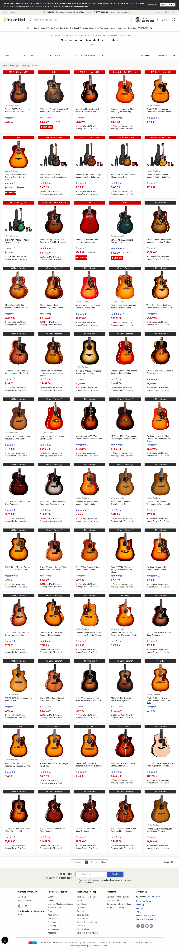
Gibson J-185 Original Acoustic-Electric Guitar (160, 372)
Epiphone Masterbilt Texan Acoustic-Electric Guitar (86, 503)
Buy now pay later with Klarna (119, 904)
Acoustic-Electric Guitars (85, 35)
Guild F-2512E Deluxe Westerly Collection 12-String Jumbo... (18, 568)
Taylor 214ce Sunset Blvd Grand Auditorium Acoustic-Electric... (53, 502)
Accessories (104, 28)
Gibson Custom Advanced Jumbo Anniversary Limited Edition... (51, 373)
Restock (80, 911)
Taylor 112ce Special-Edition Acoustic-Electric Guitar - (87, 568)
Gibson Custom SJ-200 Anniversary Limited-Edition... (17, 306)
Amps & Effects (47, 28)
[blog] (31, 906)
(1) (159, 118)
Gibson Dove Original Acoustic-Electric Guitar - (53, 437)
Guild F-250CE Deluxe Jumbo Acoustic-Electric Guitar (52, 633)
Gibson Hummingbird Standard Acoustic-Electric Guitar (124, 372)
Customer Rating (88, 55)
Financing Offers (114, 900)
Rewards (159, 12)
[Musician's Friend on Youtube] (147, 926)
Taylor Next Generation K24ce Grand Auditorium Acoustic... (123, 830)
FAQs (138, 912)
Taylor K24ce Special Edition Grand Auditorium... (123, 764)
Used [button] (125, 28)
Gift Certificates (83, 929)
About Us (22, 897)
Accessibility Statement (78, 946)
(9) (124, 248)
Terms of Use (68, 6)
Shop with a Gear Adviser (87, 933)
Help (173, 12)
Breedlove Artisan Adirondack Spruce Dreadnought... (88, 372)
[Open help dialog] (4, 940)
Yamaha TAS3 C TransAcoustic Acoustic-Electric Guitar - (17, 437)
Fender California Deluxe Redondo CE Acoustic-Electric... (18, 764)
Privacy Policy (66, 3)
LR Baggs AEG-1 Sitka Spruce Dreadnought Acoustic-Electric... (124, 437)
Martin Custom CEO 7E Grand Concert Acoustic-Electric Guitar (88, 437)
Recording (84, 28)
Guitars (30, 28)
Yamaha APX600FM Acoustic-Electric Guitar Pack (124, 175)
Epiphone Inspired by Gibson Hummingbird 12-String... (123, 110)
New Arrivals (82, 918)
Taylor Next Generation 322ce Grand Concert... (52, 830)
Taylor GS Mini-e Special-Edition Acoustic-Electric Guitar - (53, 568)
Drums (56, 28)
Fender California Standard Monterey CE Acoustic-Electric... (160, 110)
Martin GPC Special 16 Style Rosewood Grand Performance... (53, 241)
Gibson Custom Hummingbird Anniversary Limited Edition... (158, 241)
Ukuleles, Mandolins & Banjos (60, 904)
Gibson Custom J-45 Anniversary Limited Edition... (52, 306)
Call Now (147, 897)
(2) (88, 510)
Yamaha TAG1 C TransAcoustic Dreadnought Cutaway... (159, 830)
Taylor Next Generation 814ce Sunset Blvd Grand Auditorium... (159, 306)
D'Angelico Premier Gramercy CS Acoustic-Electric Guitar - (54, 110)
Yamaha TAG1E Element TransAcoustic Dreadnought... (158, 503)
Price (57, 55)
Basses (36, 28)
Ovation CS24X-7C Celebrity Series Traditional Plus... (17, 633)
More (113, 28)
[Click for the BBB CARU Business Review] (32, 942)
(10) (53, 248)
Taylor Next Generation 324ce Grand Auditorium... (17, 502)
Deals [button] (120, 28)
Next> (103, 862)
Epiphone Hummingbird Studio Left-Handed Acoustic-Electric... (88, 634)
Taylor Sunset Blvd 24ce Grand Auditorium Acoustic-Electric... (18, 372)
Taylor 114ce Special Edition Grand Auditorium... (158, 633)
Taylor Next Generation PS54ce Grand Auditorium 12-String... (159, 764)
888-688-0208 (102, 12)
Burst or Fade (8, 65)
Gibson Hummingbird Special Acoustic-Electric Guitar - (87, 306)
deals (58, 12)
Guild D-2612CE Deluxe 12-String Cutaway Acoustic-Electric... (122, 569)
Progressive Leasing (115, 907)
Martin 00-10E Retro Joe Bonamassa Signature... (121, 699)
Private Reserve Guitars (87, 922)
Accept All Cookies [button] (167, 5)
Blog (167, 12)
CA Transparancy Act (135, 942)
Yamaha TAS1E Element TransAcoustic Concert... (121, 503)
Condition (33, 55)
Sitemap (148, 942)
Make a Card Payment (145, 915)
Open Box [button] (132, 28)
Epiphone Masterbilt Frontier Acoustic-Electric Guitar (158, 568)
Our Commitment (25, 900)
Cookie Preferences (81, 6)
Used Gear (81, 904)
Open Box (81, 907)
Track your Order (143, 901)
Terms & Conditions (104, 942)
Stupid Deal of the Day (86, 897)
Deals (79, 900)
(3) (124, 118)
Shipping (140, 905)
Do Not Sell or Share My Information (51, 942)
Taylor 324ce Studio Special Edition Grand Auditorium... (52, 699)
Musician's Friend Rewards (118, 897)
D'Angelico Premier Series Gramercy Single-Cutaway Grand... (16, 177)
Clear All (35, 65)
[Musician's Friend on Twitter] (142, 926)
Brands (6, 55)
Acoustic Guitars (68, 35)
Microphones (94, 28)
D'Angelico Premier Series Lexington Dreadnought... (86, 241)
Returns (139, 908)
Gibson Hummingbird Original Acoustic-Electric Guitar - (123, 306)
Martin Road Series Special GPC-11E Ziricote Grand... (87, 110)
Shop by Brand (83, 915)
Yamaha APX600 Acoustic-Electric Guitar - (122, 241)
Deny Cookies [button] (152, 5)
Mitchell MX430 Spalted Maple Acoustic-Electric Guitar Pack (88, 175)
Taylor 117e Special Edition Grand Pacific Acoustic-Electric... (89, 699)
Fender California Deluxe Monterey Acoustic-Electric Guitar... (158, 700)
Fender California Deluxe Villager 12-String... (54, 764)
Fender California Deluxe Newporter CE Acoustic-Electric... (125, 634)
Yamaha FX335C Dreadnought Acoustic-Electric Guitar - (17, 110)
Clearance (81, 926)
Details (95, 129)
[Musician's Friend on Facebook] (138, 926)
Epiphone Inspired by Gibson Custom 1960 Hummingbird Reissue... (158, 438)
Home (50, 35)
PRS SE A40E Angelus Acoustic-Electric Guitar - (18, 699)
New (24, 65)
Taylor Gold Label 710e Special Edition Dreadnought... (18, 830)
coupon (69, 12)
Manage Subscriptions (146, 919)
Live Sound (74, 28)
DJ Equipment (54, 922)
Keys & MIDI (64, 28)
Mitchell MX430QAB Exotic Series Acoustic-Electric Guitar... (53, 175)
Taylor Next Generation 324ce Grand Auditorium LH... (88, 830)
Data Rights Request (72, 942)
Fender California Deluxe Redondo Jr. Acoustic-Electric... (88, 764)
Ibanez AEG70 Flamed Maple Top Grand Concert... (17, 241)
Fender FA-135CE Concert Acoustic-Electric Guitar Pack (158, 176)
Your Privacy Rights (119, 942)
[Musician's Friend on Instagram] (151, 926)
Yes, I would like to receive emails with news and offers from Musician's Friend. (105, 881)
